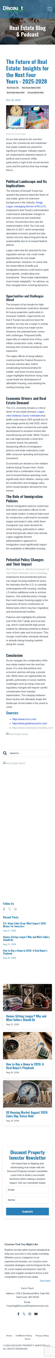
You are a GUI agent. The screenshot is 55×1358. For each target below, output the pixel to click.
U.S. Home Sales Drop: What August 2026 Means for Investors (24, 925)
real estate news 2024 (15, 92)
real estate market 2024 (31, 88)
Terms (28, 1339)
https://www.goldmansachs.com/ (29, 723)
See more (45, 1281)
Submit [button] (27, 1211)
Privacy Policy (42, 1335)
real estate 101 (13, 88)
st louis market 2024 (35, 92)
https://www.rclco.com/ (24, 719)
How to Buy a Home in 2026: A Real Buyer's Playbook (25, 952)
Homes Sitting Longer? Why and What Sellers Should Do (26, 938)
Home (9, 1335)
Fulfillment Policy (24, 1335)
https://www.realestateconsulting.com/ (32, 728)
